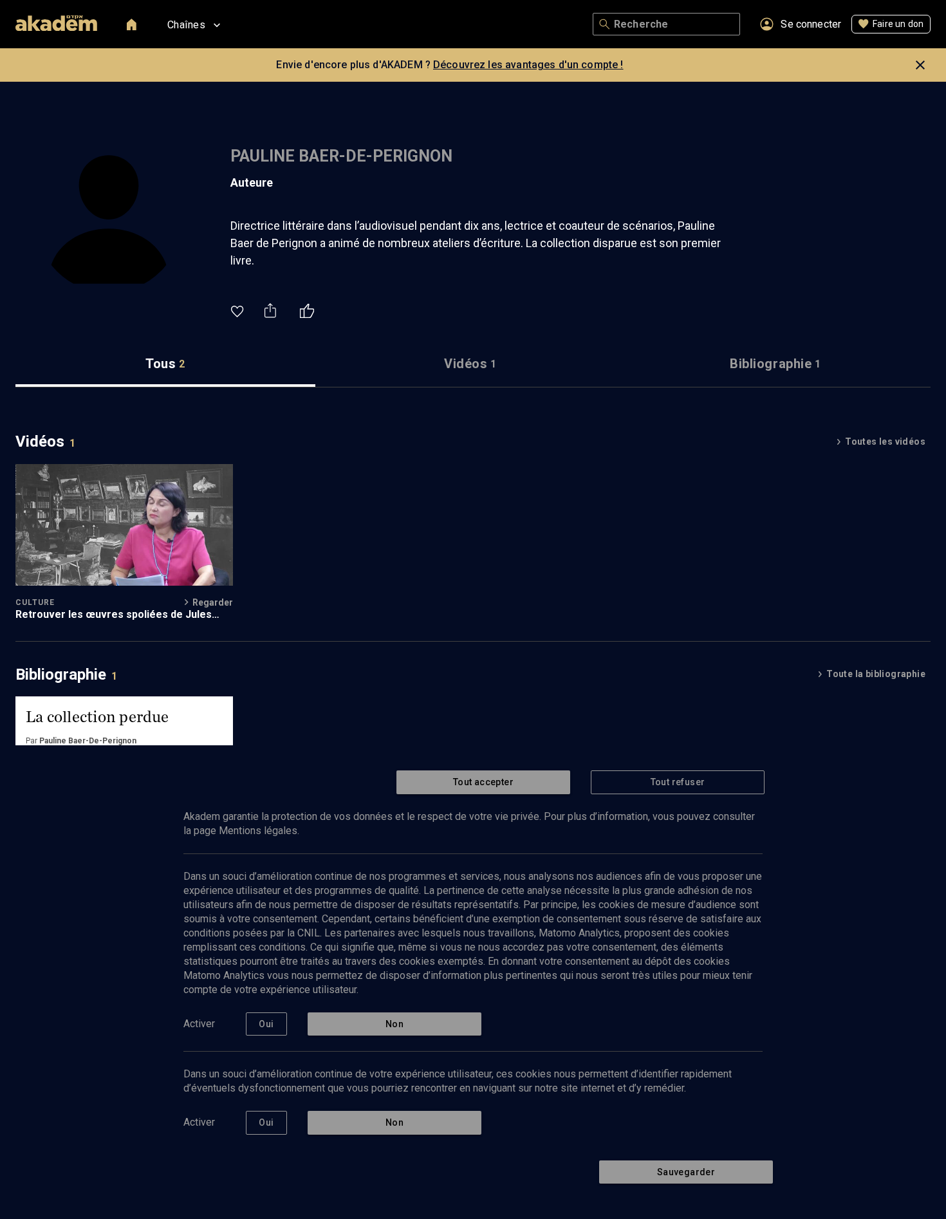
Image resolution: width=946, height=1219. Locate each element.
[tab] (165, 364)
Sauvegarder (686, 1172)
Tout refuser (678, 782)
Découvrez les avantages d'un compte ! (528, 65)
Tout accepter (483, 782)
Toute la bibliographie (875, 674)
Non (394, 1024)
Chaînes (186, 25)
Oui (266, 1024)
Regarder (212, 602)
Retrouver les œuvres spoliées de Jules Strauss (113, 614)
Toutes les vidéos (885, 441)
